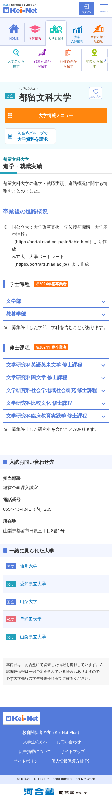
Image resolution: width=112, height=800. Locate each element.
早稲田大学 (31, 619)
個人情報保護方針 (67, 761)
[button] (105, 60)
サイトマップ (73, 751)
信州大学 (28, 565)
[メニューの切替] (104, 8)
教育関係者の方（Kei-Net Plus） (52, 732)
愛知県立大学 (33, 583)
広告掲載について (35, 751)
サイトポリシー (28, 761)
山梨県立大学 (33, 636)
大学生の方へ (35, 742)
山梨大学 (28, 601)
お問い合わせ (69, 742)
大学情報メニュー (56, 115)
